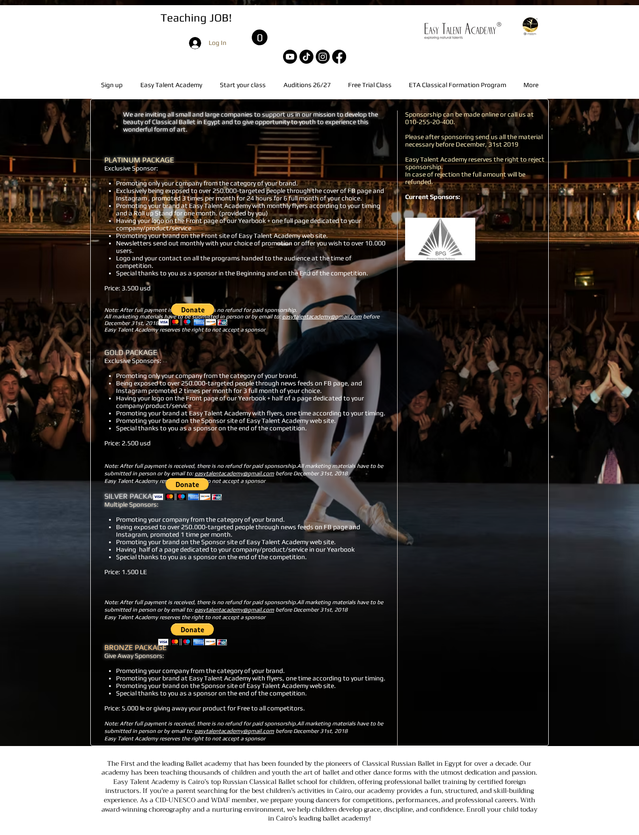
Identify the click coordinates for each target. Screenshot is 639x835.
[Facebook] (339, 57)
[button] (260, 37)
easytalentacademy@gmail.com (322, 316)
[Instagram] (323, 57)
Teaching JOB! (196, 17)
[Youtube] (290, 57)
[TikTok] (306, 57)
